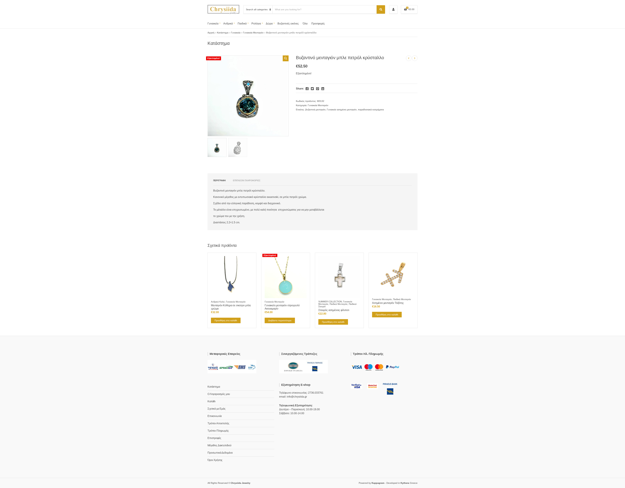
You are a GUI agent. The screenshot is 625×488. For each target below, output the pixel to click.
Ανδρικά (228, 23)
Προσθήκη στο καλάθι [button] (226, 320)
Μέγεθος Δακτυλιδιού (219, 445)
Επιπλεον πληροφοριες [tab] (246, 180)
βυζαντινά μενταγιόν (315, 109)
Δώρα (269, 23)
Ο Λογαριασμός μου (219, 394)
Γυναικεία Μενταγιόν (253, 32)
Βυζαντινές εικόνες (288, 23)
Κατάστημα (222, 32)
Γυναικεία (213, 23)
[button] (286, 58)
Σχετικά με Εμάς (217, 408)
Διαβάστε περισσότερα (279, 320)
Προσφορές (318, 23)
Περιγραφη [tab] (219, 180)
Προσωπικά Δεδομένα (220, 452)
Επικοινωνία (215, 416)
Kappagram (378, 483)
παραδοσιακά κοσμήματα (371, 109)
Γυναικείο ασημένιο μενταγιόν (342, 109)
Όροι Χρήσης (215, 460)
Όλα (305, 23)
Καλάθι (211, 401)
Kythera (405, 483)
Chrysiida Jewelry (240, 483)
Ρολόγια (256, 23)
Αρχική (211, 32)
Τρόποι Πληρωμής (218, 430)
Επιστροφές (214, 438)
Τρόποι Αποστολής (218, 423)
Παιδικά (242, 23)
